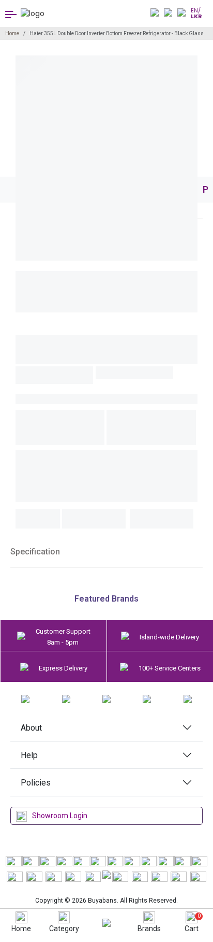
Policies (36, 783)
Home (12, 33)
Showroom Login (59, 815)
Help (29, 755)
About (31, 728)
